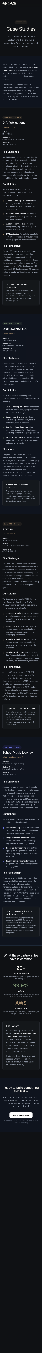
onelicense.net (8, 333)
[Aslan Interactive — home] (9, 4)
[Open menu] (37, 4)
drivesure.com (7, 534)
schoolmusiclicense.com (11, 757)
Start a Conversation (21, 1115)
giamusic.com (7, 127)
